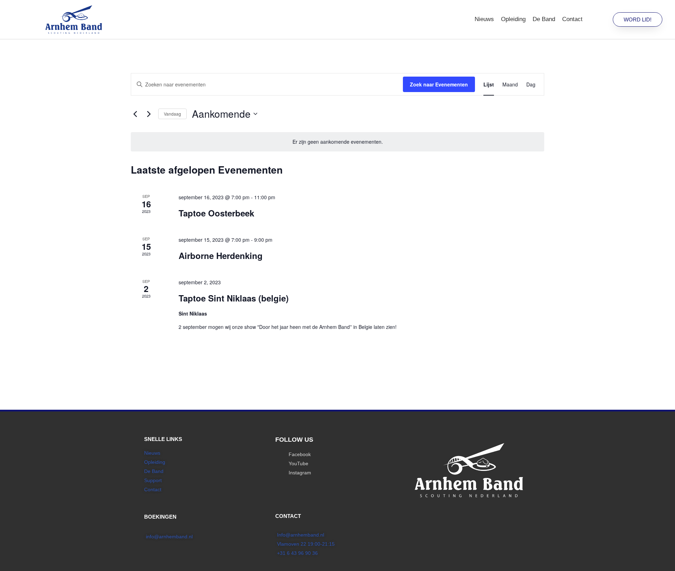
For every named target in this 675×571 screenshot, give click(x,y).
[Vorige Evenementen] (135, 114)
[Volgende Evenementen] (148, 114)
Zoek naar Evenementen (439, 84)
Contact (572, 19)
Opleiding (513, 19)
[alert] (337, 141)
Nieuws (484, 19)
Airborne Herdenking (221, 255)
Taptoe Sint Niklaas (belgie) (234, 298)
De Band (544, 19)
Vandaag (172, 114)
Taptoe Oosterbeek (216, 213)
